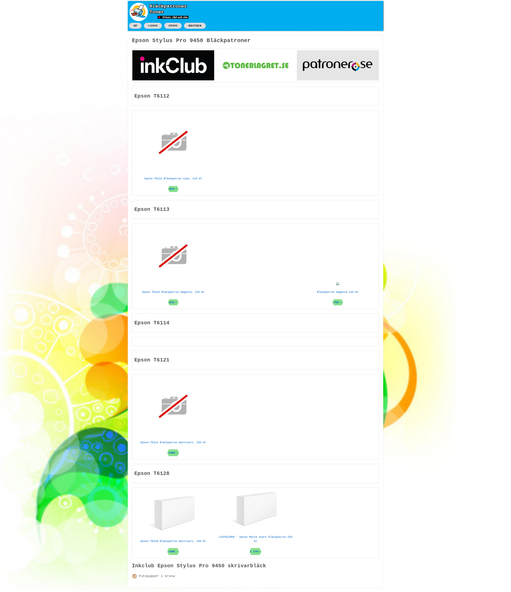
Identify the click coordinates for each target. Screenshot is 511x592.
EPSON (173, 25)
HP (135, 25)
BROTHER (194, 25)
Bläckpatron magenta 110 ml (337, 297)
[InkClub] (173, 65)
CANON (152, 25)
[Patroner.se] (338, 65)
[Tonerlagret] (255, 65)
